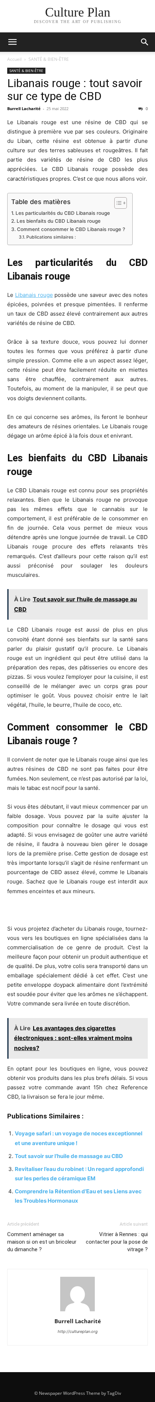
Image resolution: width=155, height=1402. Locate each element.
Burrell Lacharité (24, 108)
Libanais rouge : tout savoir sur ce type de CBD (74, 89)
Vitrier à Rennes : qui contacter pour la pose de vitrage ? (117, 1242)
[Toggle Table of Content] (117, 203)
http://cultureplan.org (78, 1331)
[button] (12, 42)
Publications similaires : (50, 237)
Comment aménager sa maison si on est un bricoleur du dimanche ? (41, 1242)
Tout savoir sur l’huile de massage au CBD (69, 1156)
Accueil (14, 59)
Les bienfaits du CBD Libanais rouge (59, 221)
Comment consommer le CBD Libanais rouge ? (71, 229)
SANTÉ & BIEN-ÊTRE (48, 59)
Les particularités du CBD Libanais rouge (62, 213)
